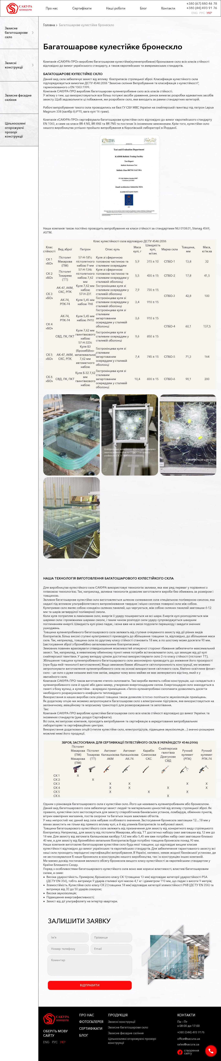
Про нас (52, 8)
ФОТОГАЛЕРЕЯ (91, 1022)
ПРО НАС (86, 1015)
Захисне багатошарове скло (16, 32)
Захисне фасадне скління (18, 97)
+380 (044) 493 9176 (190, 1032)
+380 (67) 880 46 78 (201, 4)
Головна (49, 25)
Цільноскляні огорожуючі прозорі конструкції (15, 129)
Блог (143, 8)
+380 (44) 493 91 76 (201, 8)
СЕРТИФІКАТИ (90, 1029)
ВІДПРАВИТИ (89, 985)
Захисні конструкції (14, 65)
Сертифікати (82, 8)
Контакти (168, 8)
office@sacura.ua (188, 1039)
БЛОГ (83, 1035)
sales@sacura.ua (188, 1044)
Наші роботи (115, 8)
